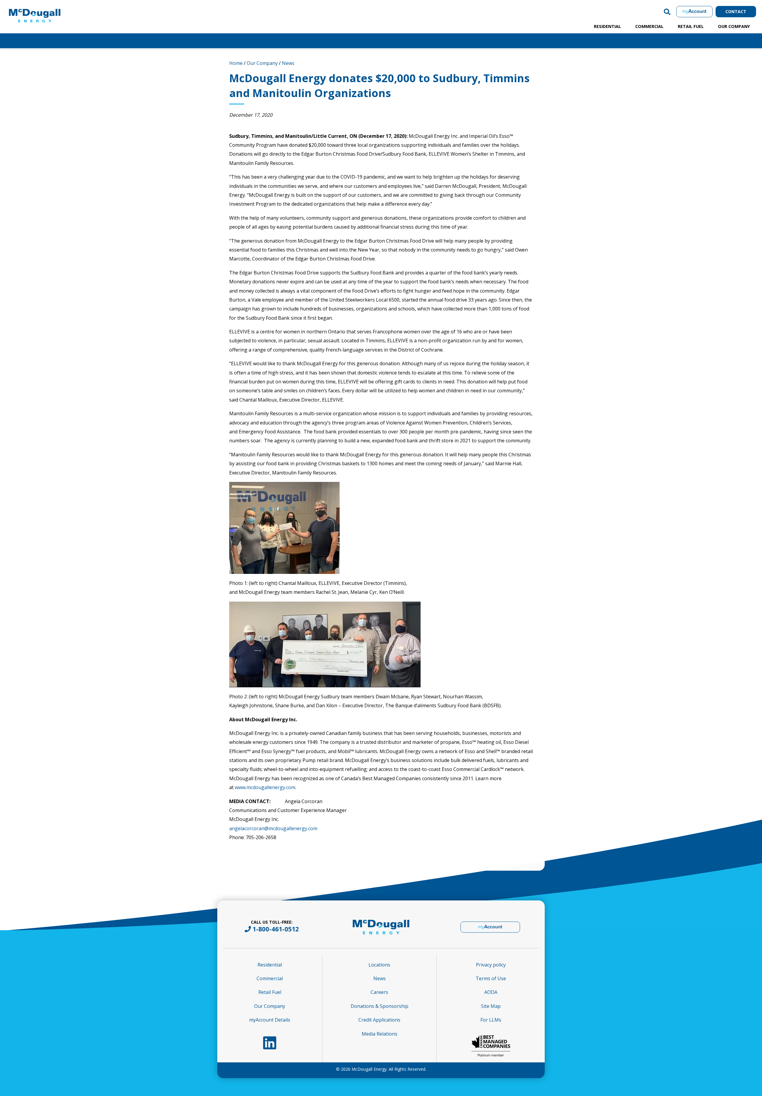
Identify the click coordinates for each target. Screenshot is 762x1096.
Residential (607, 26)
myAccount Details (269, 1020)
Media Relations (379, 1034)
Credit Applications (379, 1020)
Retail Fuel (691, 26)
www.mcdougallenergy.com (265, 787)
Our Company (734, 26)
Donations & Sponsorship (379, 1006)
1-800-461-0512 (275, 929)
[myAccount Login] (694, 11)
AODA (490, 992)
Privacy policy (491, 964)
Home (236, 63)
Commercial (649, 26)
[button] (667, 11)
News (288, 63)
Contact (735, 11)
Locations (379, 964)
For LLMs (490, 1020)
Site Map (491, 1006)
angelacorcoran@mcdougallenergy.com (273, 828)
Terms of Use (491, 978)
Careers (379, 992)
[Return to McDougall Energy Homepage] (47, 10)
